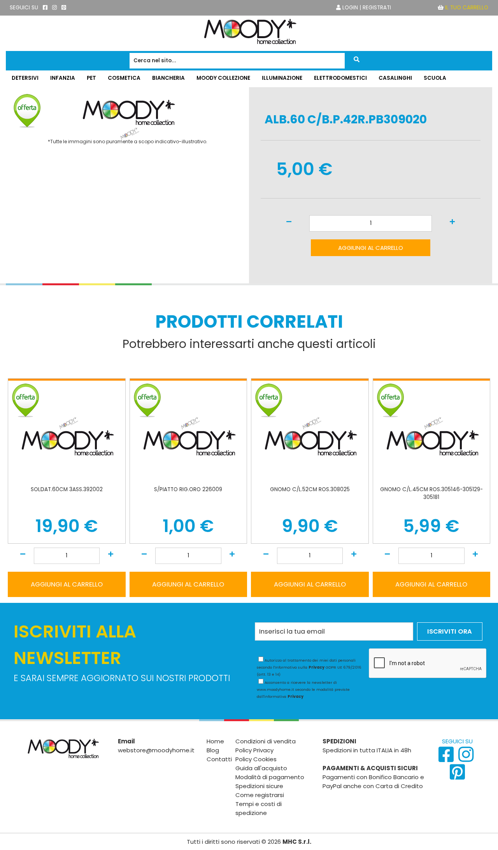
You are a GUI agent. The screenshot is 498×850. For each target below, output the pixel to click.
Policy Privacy (254, 750)
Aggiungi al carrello (370, 248)
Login (350, 7)
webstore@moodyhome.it (156, 750)
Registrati (377, 7)
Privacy (316, 667)
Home (215, 741)
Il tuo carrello (466, 7)
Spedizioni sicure (259, 786)
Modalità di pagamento (269, 777)
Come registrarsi (259, 795)
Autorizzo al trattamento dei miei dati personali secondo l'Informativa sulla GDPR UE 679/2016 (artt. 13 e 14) (309, 667)
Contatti (219, 759)
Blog (213, 750)
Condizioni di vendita (265, 741)
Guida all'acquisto (261, 768)
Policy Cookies (256, 759)
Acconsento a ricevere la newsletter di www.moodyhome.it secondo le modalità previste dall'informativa (303, 689)
